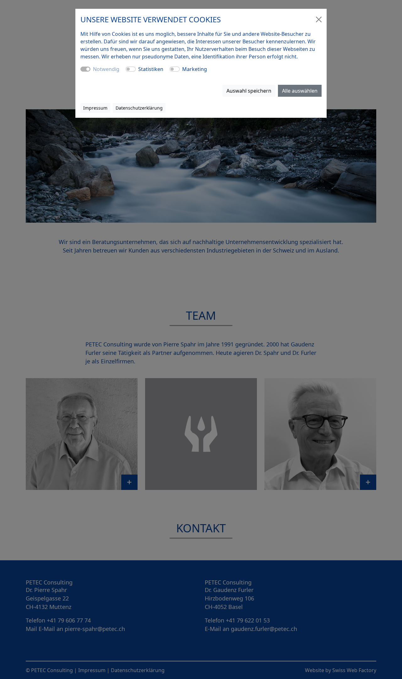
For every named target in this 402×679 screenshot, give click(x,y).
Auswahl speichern (248, 90)
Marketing (194, 69)
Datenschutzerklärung (139, 108)
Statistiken (150, 69)
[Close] (318, 19)
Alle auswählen (300, 90)
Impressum (95, 108)
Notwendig (106, 69)
